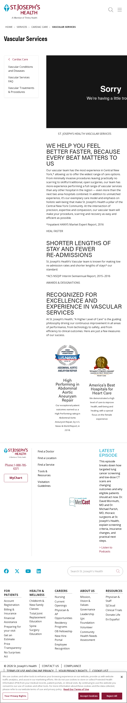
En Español (112, 619)
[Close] (121, 677)
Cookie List (100, 671)
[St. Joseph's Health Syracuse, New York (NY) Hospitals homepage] (22, 18)
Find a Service (46, 464)
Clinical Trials (114, 610)
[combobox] (95, 571)
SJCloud (110, 605)
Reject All (112, 695)
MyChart (15, 478)
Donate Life (113, 615)
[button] (120, 8)
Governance (87, 609)
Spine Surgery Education (35, 630)
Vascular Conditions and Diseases (20, 69)
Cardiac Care (20, 59)
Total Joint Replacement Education (37, 617)
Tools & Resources (44, 473)
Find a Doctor (46, 451)
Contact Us (50, 666)
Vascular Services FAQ (19, 79)
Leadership (87, 614)
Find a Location (47, 458)
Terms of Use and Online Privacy (30, 671)
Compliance (72, 666)
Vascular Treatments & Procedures (21, 90)
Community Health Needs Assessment (88, 636)
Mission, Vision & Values (85, 601)
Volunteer (86, 627)
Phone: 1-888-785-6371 (16, 466)
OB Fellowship (63, 631)
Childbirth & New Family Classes (36, 605)
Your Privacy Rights (73, 671)
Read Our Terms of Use (76, 689)
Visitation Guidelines (44, 484)
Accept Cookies (89, 695)
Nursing (60, 597)
